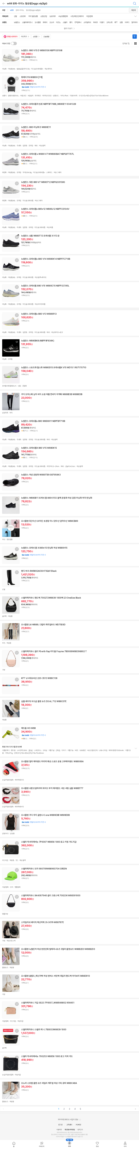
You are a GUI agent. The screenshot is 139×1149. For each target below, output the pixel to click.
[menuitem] (14, 1144)
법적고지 (80, 1130)
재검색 (133, 10)
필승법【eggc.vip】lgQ (33, 10)
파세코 (95, 22)
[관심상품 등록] (17, 52)
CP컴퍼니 (78, 22)
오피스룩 (109, 22)
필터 (134, 36)
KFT (116, 22)
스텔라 (65, 22)
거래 (59, 1134)
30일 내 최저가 (12, 36)
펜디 (70, 22)
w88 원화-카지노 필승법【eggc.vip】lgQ (27, 3)
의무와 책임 (59, 1136)
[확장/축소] (136, 16)
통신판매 (53, 1134)
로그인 (60, 1125)
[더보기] (136, 748)
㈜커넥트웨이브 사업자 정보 (68, 1119)
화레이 (45, 22)
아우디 (127, 22)
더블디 (102, 22)
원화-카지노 (20, 10)
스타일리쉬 (87, 22)
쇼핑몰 (35, 36)
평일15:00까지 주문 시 (33, 555)
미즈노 (58, 22)
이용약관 (59, 1130)
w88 (12, 10)
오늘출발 (46, 36)
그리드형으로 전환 (135, 43)
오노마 (51, 22)
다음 (135, 1108)
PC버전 (78, 1125)
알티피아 (134, 22)
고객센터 (69, 1125)
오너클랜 (38, 22)
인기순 (124, 43)
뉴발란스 (17, 22)
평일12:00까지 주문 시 (33, 87)
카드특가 (24, 36)
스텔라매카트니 (27, 22)
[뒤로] (3, 3)
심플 (121, 22)
